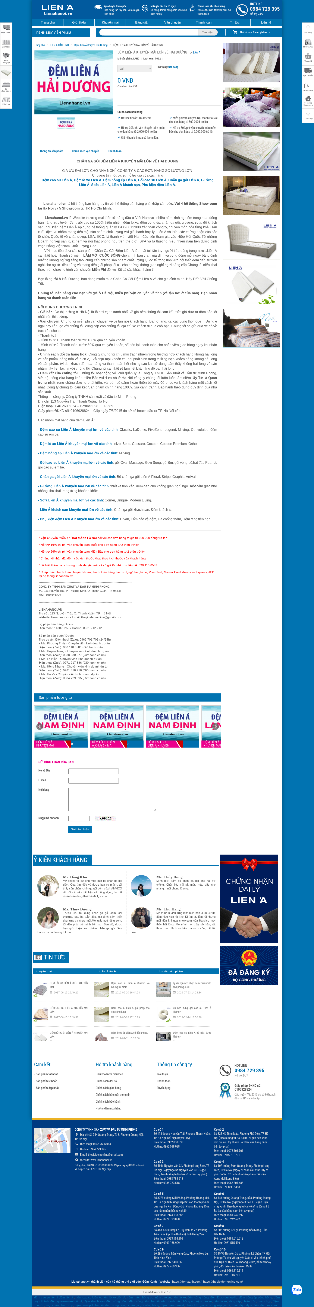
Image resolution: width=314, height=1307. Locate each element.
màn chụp (264, 1301)
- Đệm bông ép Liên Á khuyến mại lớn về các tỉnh (77, 453)
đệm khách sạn (94, 1301)
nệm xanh (168, 1301)
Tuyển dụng (163, 1088)
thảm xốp (66, 1305)
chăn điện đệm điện (245, 1305)
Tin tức (235, 22)
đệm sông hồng (198, 1297)
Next (215, 726)
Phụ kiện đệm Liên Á (158, 185)
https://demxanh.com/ (186, 1281)
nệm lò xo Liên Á (114, 1297)
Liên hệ (266, 22)
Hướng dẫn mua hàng (108, 1108)
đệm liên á (66, 1297)
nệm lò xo (179, 1297)
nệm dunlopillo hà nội (89, 1305)
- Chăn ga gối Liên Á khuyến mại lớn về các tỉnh (76, 477)
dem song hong (115, 1305)
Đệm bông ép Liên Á (119, 180)
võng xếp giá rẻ (219, 1305)
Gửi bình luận (80, 829)
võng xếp (235, 1301)
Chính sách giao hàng (108, 1088)
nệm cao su (163, 1297)
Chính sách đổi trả (106, 1081)
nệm (130, 1297)
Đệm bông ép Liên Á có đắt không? (129, 1008)
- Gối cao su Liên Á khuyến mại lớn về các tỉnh (75, 462)
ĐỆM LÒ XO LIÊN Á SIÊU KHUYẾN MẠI (69, 1034)
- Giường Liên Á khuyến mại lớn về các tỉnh (73, 486)
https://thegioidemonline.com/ (223, 1281)
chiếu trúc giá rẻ (197, 1305)
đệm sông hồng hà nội (144, 1301)
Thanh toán (203, 22)
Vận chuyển (172, 22)
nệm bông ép (144, 1297)
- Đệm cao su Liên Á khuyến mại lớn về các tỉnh (78, 429)
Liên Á (196, 52)
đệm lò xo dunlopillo (223, 1297)
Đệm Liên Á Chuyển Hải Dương (90, 45)
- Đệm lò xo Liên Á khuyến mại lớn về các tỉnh (75, 444)
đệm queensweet (172, 1305)
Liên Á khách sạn (126, 185)
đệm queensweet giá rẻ (66, 1301)
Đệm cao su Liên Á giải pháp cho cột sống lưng (130, 985)
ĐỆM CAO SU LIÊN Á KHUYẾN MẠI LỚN (69, 985)
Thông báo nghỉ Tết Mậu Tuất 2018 (130, 1032)
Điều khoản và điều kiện (109, 1074)
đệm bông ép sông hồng (255, 1297)
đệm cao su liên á (46, 1297)
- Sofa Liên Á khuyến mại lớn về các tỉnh (70, 500)
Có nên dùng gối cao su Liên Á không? (192, 985)
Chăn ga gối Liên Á (183, 180)
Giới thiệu (79, 22)
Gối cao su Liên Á (152, 180)
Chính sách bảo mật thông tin (113, 1094)
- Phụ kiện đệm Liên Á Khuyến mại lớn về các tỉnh (78, 519)
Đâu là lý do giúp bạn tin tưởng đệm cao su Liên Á (192, 1034)
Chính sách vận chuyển (85, 151)
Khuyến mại (110, 22)
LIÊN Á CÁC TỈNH (59, 45)
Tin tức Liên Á (106, 971)
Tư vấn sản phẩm (171, 971)
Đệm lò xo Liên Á (87, 180)
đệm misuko (268, 1305)
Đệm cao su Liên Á (57, 180)
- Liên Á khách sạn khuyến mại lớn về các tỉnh (75, 509)
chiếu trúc (249, 1301)
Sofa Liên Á (100, 185)
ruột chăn (52, 1305)
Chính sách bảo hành (108, 1101)
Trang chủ (48, 22)
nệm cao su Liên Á (88, 1297)
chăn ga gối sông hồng (143, 1305)
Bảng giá (141, 22)
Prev (39, 726)
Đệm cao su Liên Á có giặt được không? (192, 1009)
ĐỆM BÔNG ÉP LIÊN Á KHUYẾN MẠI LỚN (69, 1009)
